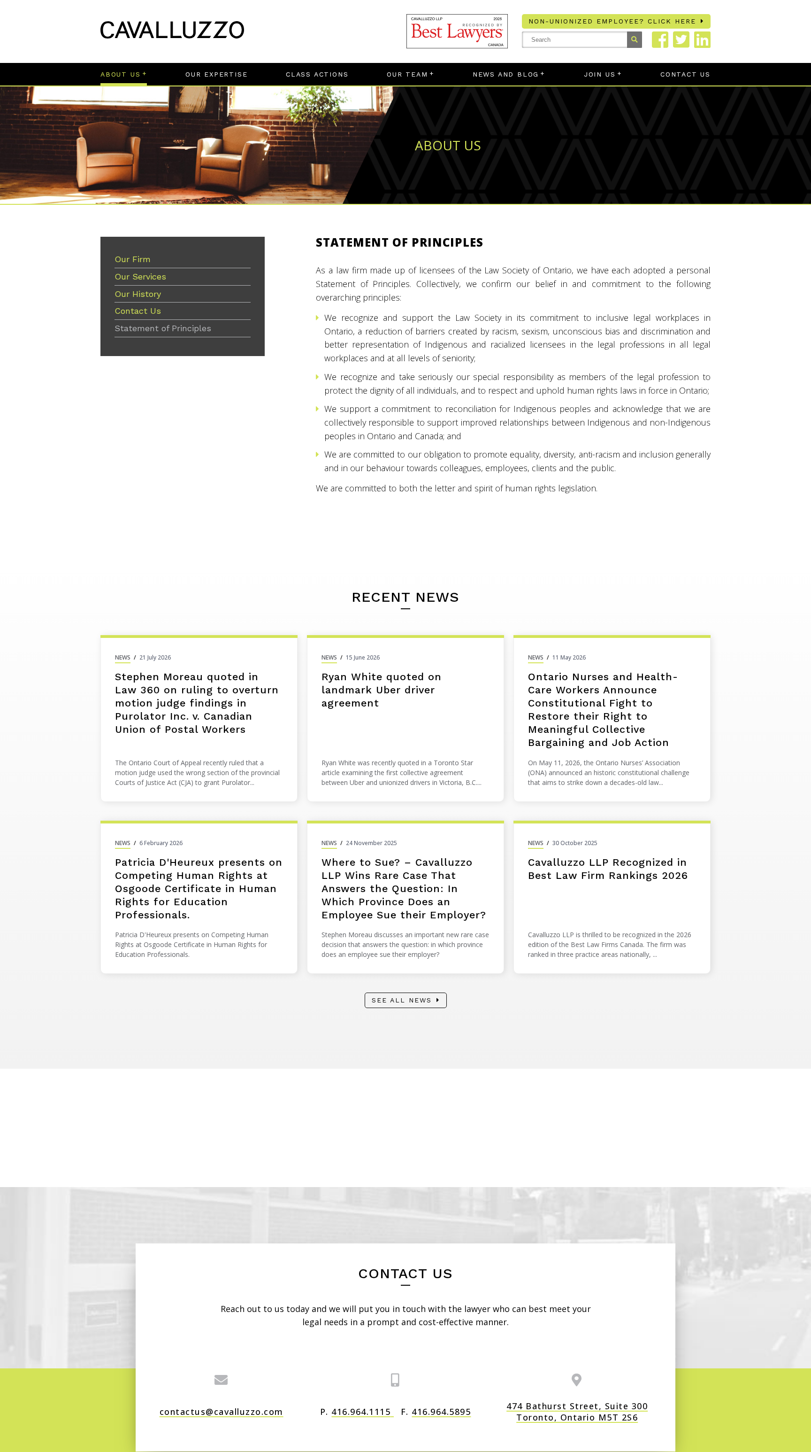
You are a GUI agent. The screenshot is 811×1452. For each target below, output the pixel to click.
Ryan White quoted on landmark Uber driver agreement (381, 690)
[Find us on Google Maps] (577, 1380)
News (122, 657)
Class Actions (317, 74)
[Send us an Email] (221, 1380)
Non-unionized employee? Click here (612, 21)
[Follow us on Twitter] (681, 39)
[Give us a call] (395, 1380)
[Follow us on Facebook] (660, 39)
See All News (402, 1000)
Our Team (407, 74)
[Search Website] (634, 39)
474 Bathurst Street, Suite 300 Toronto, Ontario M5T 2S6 (577, 1411)
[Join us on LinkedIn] (702, 39)
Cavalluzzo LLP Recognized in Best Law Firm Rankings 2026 (608, 868)
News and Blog (506, 74)
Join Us (600, 74)
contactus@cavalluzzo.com (221, 1411)
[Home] (172, 35)
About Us (120, 74)
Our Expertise (216, 74)
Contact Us (685, 74)
